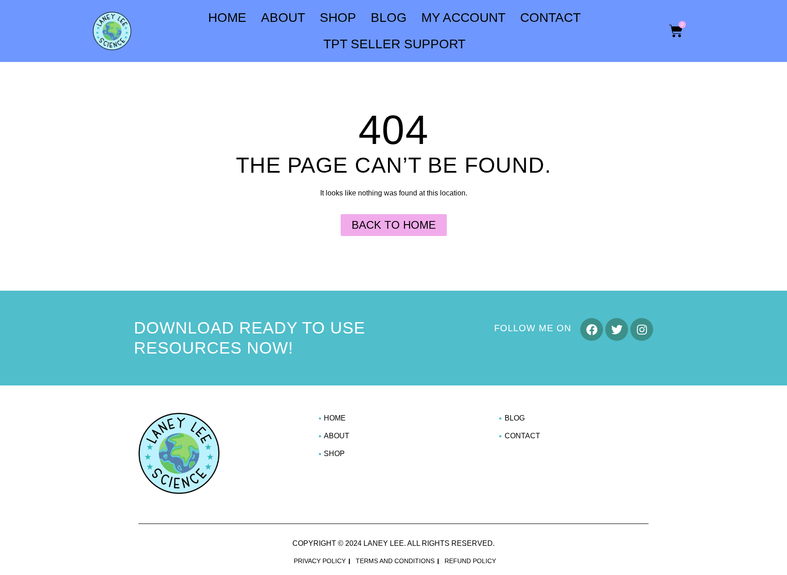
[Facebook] (591, 329)
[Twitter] (616, 329)
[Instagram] (641, 329)
